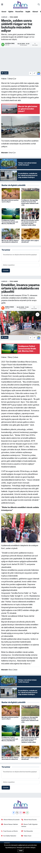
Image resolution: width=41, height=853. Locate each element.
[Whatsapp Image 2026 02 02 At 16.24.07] (20, 127)
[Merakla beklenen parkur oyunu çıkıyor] (11, 193)
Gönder (6, 270)
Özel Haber (14, 17)
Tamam (20, 850)
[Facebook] (13, 812)
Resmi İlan (19, 12)
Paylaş (6, 73)
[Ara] (39, 4)
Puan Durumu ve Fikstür (10, 831)
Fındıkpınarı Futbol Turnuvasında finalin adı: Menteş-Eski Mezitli (10, 222)
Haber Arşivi (27, 836)
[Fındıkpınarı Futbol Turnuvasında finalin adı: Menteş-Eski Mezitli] (11, 214)
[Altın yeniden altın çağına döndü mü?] (30, 234)
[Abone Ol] (38, 73)
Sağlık (27, 12)
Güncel (35, 12)
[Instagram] (20, 812)
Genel (3, 12)
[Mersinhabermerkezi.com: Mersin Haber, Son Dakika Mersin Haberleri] (20, 4)
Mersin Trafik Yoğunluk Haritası (29, 825)
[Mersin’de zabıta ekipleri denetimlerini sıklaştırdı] (11, 234)
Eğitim (10, 12)
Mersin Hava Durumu (30, 819)
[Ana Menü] (2, 4)
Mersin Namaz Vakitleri (11, 824)
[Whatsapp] (27, 812)
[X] (17, 812)
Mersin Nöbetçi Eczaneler (12, 819)
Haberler (4, 17)
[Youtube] (24, 812)
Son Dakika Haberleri (9, 836)
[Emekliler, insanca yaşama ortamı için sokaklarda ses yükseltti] (20, 323)
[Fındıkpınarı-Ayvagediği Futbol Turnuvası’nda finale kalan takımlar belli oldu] (30, 193)
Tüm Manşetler (28, 831)
